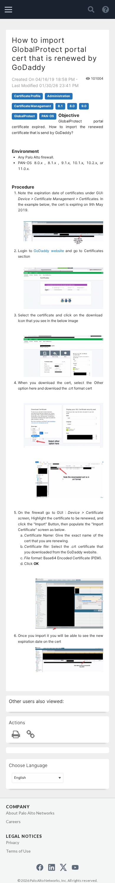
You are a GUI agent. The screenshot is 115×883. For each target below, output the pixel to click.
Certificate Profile (27, 96)
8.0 (72, 106)
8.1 (60, 106)
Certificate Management (32, 106)
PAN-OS (48, 116)
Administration (58, 96)
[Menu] (8, 9)
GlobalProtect (24, 116)
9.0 (83, 106)
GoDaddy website (49, 250)
